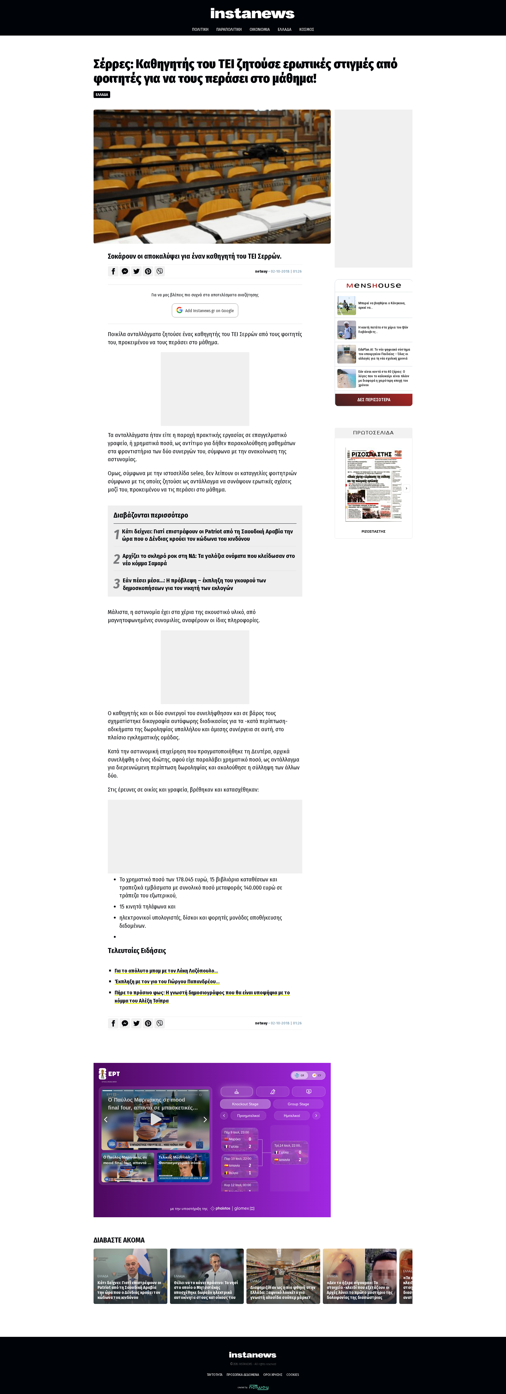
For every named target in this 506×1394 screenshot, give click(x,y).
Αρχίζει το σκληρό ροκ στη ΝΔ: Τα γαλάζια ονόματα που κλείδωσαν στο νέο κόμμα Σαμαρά (204, 559)
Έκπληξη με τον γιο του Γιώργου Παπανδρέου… (167, 981)
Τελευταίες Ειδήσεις (137, 950)
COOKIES (292, 1375)
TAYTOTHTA (214, 1375)
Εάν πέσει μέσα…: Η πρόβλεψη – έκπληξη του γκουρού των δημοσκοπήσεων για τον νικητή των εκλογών (190, 584)
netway (261, 271)
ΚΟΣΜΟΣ (306, 29)
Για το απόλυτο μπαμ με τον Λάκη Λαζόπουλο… (166, 971)
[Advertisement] (205, 389)
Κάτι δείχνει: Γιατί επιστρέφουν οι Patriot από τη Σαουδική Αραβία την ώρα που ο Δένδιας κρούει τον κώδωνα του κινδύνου (203, 535)
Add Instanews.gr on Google (209, 310)
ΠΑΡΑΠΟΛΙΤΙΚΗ (229, 29)
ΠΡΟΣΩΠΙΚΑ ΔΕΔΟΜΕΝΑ (243, 1375)
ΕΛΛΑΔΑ (284, 29)
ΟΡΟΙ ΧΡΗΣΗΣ (272, 1375)
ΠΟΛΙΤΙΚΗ (200, 29)
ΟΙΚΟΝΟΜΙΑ (260, 29)
